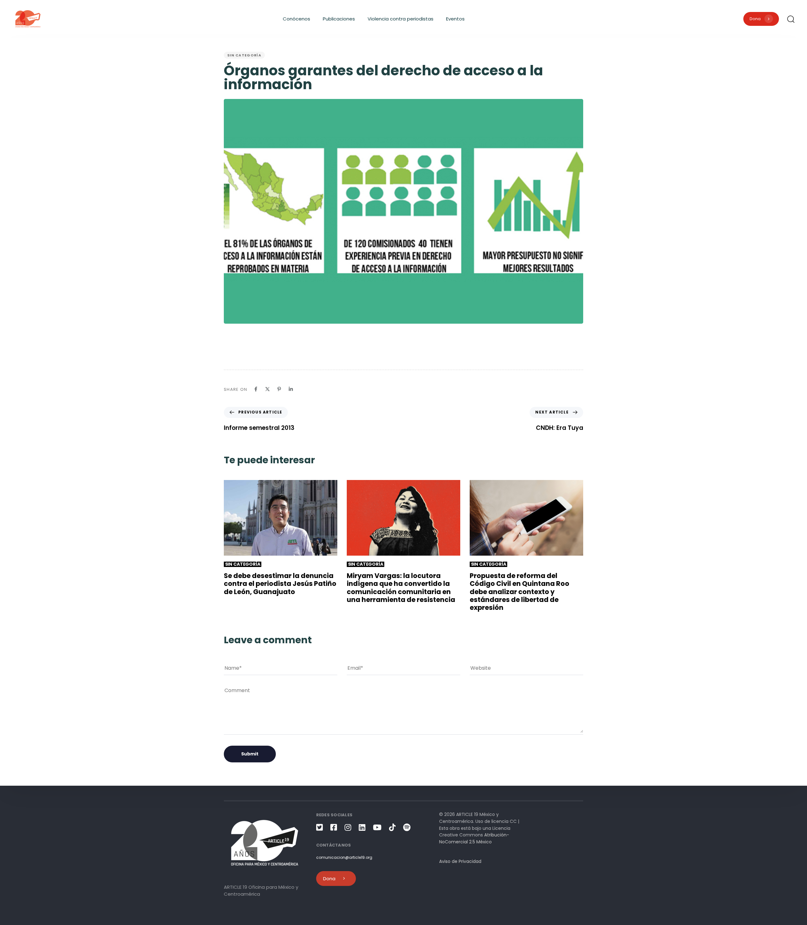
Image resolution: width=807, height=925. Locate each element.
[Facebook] (255, 389)
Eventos (455, 18)
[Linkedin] (290, 389)
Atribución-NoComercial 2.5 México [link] (474, 838)
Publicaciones (339, 18)
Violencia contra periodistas (400, 18)
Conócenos (296, 18)
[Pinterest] (279, 389)
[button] (790, 19)
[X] (267, 389)
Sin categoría (244, 55)
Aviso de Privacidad (460, 861)
